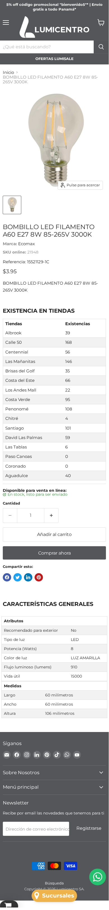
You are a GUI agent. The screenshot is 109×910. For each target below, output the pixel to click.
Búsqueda (54, 883)
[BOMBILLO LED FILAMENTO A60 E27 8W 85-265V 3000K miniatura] (12, 205)
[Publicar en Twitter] (17, 577)
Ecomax (26, 243)
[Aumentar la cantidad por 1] (51, 515)
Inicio (8, 72)
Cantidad (11, 503)
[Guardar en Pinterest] (39, 577)
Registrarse (88, 828)
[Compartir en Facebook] (7, 577)
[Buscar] (101, 47)
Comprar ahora (54, 553)
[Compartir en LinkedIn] (28, 577)
